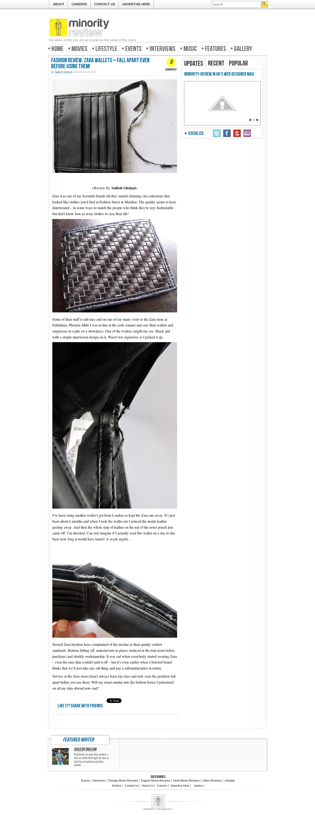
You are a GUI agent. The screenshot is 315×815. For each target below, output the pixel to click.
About (58, 4)
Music (190, 48)
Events (133, 48)
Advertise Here (136, 4)
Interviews (162, 48)
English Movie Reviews (155, 780)
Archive (116, 785)
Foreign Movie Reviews (123, 780)
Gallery (243, 48)
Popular (238, 63)
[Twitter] (216, 133)
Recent (216, 63)
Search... (264, 4)
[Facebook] (227, 133)
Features (215, 48)
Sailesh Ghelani (85, 749)
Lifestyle (106, 48)
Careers (79, 4)
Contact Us (104, 4)
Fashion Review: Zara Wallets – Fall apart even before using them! (100, 63)
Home (57, 48)
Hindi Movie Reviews (186, 780)
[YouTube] (237, 133)
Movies (79, 48)
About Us (148, 785)
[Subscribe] (247, 133)
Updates (193, 63)
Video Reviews (212, 780)
